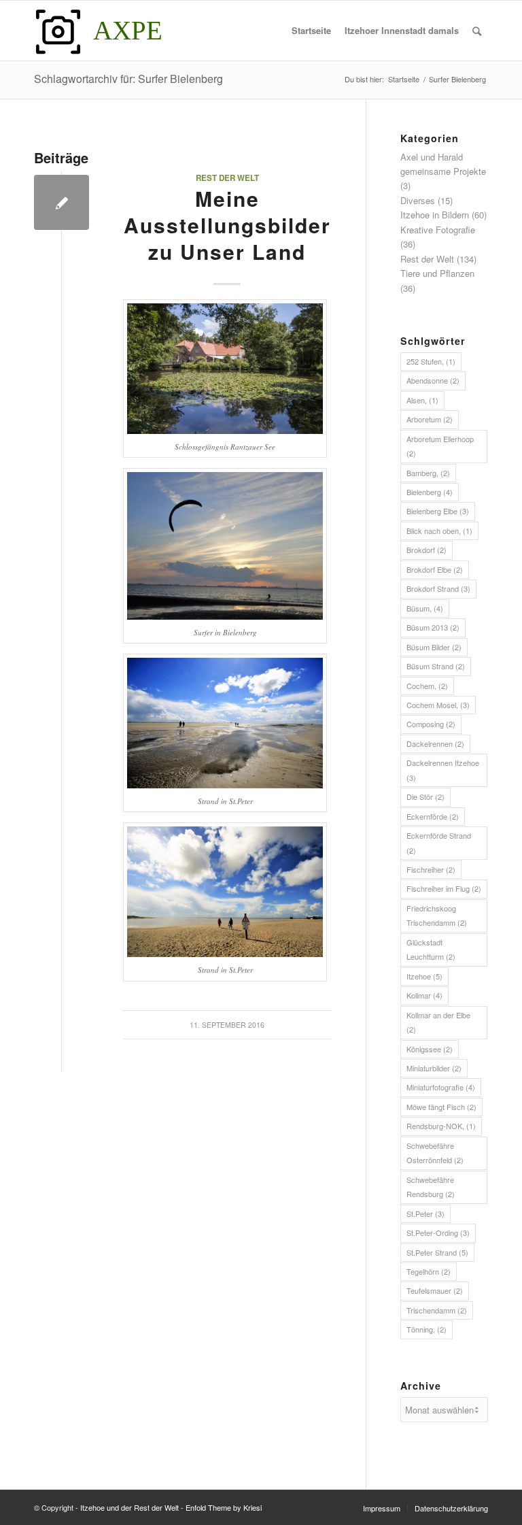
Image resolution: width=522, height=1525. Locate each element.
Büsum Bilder (434, 646)
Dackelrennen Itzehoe (442, 769)
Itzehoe (424, 976)
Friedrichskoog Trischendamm (436, 915)
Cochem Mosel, (438, 704)
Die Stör (425, 796)
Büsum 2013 (432, 627)
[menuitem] (311, 31)
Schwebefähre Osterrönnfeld (435, 1152)
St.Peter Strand (437, 1252)
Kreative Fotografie (437, 229)
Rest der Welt (227, 178)
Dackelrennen (435, 743)
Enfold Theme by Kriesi (224, 1507)
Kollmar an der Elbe (438, 1022)
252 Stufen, (430, 361)
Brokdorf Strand (438, 588)
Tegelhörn (428, 1271)
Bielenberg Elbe (437, 510)
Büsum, (424, 608)
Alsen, (422, 400)
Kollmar (424, 995)
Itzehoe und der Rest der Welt (129, 1507)
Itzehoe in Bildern (434, 214)
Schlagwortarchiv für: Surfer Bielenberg (128, 78)
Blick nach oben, (439, 530)
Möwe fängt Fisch (441, 1106)
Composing (430, 723)
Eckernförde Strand (438, 842)
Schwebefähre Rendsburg (430, 1186)
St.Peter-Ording (438, 1232)
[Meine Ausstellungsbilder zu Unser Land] (61, 202)
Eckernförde (432, 816)
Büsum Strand (435, 665)
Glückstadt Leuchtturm (430, 949)
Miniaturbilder (434, 1067)
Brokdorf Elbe (434, 569)
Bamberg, (428, 472)
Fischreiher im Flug (443, 888)
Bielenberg (429, 491)
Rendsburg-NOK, (441, 1125)
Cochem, (427, 685)
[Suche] (477, 31)
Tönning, (426, 1329)
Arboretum (429, 419)
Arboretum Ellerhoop (440, 445)
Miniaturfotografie (440, 1087)
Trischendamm (436, 1310)
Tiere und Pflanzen (437, 273)
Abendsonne (432, 380)
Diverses (417, 200)
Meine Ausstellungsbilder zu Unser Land (227, 225)
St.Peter (425, 1213)
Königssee (429, 1048)
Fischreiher (430, 869)
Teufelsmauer (434, 1290)
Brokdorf (426, 549)
